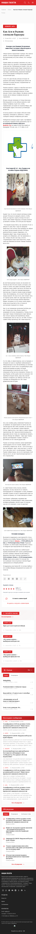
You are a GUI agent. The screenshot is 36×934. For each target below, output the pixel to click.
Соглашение (4, 904)
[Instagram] (2, 890)
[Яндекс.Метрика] (18, 926)
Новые (6, 675)
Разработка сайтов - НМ (18, 931)
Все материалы (6, 617)
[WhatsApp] (4, 578)
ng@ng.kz (7, 911)
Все (29, 670)
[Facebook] (12, 578)
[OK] (21, 578)
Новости (3, 898)
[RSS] (24, 890)
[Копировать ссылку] (25, 578)
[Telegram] (8, 578)
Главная (3, 9)
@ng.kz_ (17, 541)
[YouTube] (12, 890)
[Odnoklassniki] (18, 890)
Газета (9, 9)
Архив (3, 901)
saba (6, 721)
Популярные (14, 675)
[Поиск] (25, 2)
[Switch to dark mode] (28, 2)
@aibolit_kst (7, 125)
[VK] (17, 578)
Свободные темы (26, 814)
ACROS (6, 733)
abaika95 (7, 748)
